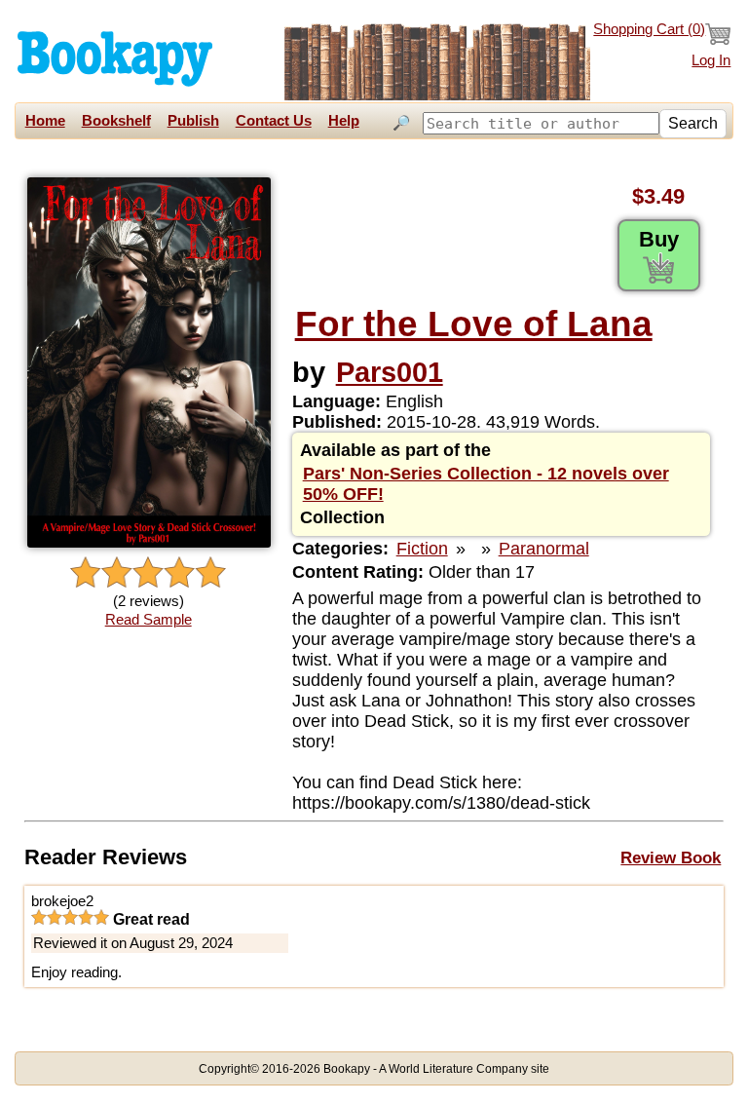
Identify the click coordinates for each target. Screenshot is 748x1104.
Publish (193, 121)
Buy (659, 239)
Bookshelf (116, 121)
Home (45, 121)
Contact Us (274, 121)
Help (343, 121)
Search (693, 123)
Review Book (670, 857)
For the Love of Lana (474, 324)
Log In (711, 60)
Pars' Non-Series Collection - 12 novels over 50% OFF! (486, 484)
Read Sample (148, 620)
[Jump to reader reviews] (148, 573)
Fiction (422, 548)
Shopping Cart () (649, 29)
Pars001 (389, 372)
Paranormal (544, 548)
